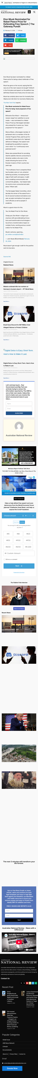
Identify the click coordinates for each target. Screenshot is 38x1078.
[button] (29, 11)
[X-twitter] (21, 983)
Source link (7, 256)
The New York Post (9, 102)
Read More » (6, 301)
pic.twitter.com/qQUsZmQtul (14, 234)
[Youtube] (27, 983)
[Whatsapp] (36, 983)
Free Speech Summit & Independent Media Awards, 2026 (18, 7)
